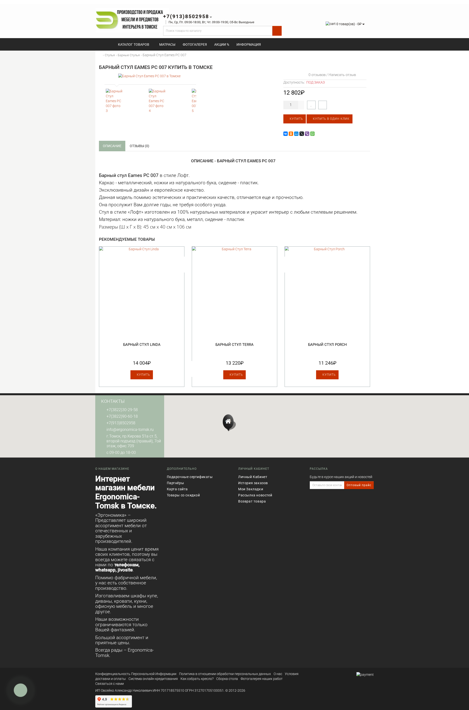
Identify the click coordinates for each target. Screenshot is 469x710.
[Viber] (307, 133)
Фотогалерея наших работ (262, 679)
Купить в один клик (331, 118)
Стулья (110, 55)
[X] (301, 133)
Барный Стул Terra (234, 344)
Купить (296, 118)
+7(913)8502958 (121, 423)
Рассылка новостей (255, 495)
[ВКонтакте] (285, 133)
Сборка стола (227, 679)
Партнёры (175, 483)
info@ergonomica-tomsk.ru (130, 429)
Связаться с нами (109, 684)
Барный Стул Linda (141, 344)
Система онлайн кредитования (153, 679)
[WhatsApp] (312, 133)
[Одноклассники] (291, 133)
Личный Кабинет (252, 477)
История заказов (253, 483)
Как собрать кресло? (197, 679)
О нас (278, 674)
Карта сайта (177, 489)
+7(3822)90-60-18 (122, 416)
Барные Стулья (129, 55)
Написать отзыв (342, 75)
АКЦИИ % (221, 44)
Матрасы (167, 44)
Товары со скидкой (183, 495)
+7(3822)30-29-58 (122, 409)
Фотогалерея (195, 44)
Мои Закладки (250, 489)
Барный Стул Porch (327, 344)
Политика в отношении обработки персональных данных (225, 674)
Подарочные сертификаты (190, 477)
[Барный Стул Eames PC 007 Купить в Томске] (149, 75)
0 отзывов (316, 75)
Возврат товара (252, 501)
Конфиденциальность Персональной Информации (135, 674)
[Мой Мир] (296, 133)
